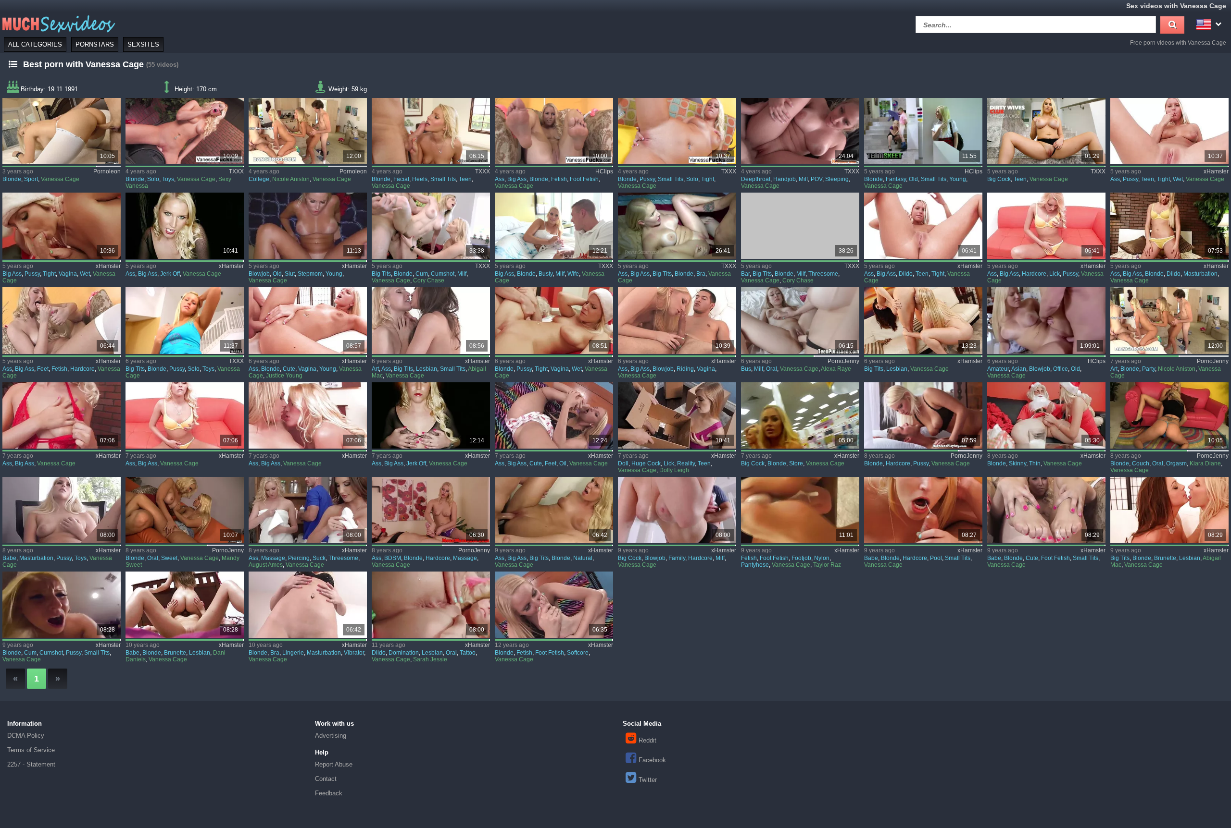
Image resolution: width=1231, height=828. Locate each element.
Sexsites (143, 44)
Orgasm (1176, 463)
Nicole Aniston (291, 179)
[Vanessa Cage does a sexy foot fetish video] (61, 320)
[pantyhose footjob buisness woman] (800, 510)
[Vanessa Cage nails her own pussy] (185, 320)
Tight (707, 179)
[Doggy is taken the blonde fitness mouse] (61, 131)
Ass (499, 179)
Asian (1018, 368)
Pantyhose (755, 564)
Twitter (648, 779)
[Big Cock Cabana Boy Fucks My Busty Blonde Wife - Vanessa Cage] (554, 226)
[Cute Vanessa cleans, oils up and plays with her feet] (554, 415)
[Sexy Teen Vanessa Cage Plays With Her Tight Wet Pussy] (1169, 131)
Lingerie (293, 652)
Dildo (906, 273)
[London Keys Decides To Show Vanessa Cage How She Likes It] (1046, 226)
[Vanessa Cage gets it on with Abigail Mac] (1169, 510)
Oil (562, 463)
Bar (745, 273)
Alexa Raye (836, 368)
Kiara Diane (1205, 463)
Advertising (330, 735)
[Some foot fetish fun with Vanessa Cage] (554, 605)
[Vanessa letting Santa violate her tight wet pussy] (61, 226)
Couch (1140, 463)
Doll (623, 463)
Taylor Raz (827, 564)
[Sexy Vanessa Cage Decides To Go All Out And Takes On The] (61, 415)
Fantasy (896, 179)
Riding (685, 368)
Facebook (652, 760)
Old (913, 179)
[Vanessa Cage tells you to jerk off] (185, 226)
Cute (289, 368)
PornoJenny (843, 361)
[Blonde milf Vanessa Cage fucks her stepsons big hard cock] (677, 510)
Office (1060, 368)
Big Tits (381, 273)
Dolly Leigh (674, 470)
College (259, 179)
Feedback (328, 793)
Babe (9, 558)
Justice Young (284, 375)
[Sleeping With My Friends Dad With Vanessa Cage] (800, 131)
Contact (326, 778)
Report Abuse (333, 764)
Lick (1054, 273)
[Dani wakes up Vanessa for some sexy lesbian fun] (185, 605)
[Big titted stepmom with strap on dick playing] (800, 320)
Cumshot (442, 273)
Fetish (559, 179)
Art (375, 368)
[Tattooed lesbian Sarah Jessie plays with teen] (431, 605)
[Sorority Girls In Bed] (308, 415)
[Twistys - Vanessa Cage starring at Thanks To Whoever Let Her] (61, 510)
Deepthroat (755, 179)
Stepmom (310, 273)
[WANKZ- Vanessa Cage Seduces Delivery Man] (554, 510)
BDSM (392, 558)
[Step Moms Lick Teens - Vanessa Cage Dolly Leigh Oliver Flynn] (677, 415)
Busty (546, 273)
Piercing (299, 558)
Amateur (998, 368)
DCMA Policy (25, 735)
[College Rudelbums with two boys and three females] (308, 131)
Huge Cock (646, 463)
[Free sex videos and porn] (57, 23)
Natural (582, 558)
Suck (319, 558)
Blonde (11, 179)
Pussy (647, 179)
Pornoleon (107, 171)
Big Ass (517, 179)
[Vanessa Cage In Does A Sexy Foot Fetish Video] (554, 131)
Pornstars (94, 44)
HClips (604, 171)
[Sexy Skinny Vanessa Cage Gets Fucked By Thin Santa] (1046, 415)
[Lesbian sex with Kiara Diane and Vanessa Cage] (1169, 415)
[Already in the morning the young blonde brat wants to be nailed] (923, 415)
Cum (421, 273)
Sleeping (837, 179)
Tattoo (468, 652)
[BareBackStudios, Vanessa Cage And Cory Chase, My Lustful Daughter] (800, 226)
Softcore (578, 652)
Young (957, 179)
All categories (35, 44)
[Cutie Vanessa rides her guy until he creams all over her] (677, 320)
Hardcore (1034, 273)
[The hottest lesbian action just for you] (923, 320)
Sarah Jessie (430, 659)
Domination (404, 652)
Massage (273, 558)
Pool (936, 558)
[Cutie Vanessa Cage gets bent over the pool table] (923, 510)
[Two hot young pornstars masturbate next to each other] (1169, 226)
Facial (401, 179)
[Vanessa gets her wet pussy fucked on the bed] (61, 605)
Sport (31, 179)
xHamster (1216, 171)
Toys (168, 179)
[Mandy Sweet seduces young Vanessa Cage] (185, 510)
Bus (746, 368)
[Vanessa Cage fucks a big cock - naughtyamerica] (1046, 131)
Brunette (1165, 558)
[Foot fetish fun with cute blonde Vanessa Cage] (1046, 510)
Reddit (647, 740)
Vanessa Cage (60, 179)
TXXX (236, 171)
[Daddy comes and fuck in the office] (1046, 320)
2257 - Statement (31, 764)
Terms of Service (31, 750)
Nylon (821, 558)
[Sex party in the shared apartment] (1169, 320)
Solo (153, 179)
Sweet (169, 558)
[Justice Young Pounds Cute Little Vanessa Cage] (308, 320)
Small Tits (443, 179)
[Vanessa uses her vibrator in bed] (308, 605)
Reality (686, 463)
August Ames (266, 564)
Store (796, 463)
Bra (700, 273)
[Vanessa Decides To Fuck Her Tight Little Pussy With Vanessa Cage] (677, 131)
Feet (43, 368)
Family (676, 558)
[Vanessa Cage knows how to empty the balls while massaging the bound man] (431, 510)
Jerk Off (170, 273)
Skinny (1017, 463)
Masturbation (1200, 273)
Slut (290, 273)
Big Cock (999, 179)
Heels (419, 179)
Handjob (784, 179)
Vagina (68, 273)
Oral (771, 368)
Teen (465, 179)
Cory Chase (428, 280)
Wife (573, 273)
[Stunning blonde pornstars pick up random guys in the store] (800, 415)
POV (816, 179)
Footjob (801, 558)
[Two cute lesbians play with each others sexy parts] (431, 320)
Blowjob (259, 273)
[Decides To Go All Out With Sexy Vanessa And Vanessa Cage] (185, 131)
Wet (1178, 179)
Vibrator (354, 652)
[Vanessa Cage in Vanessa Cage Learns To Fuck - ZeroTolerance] (431, 131)
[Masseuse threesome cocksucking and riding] (308, 510)
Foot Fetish (584, 179)
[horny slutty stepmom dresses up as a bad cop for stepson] (308, 226)
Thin (1035, 463)
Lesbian (426, 368)
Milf (803, 179)
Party (1148, 368)
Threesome (823, 273)
